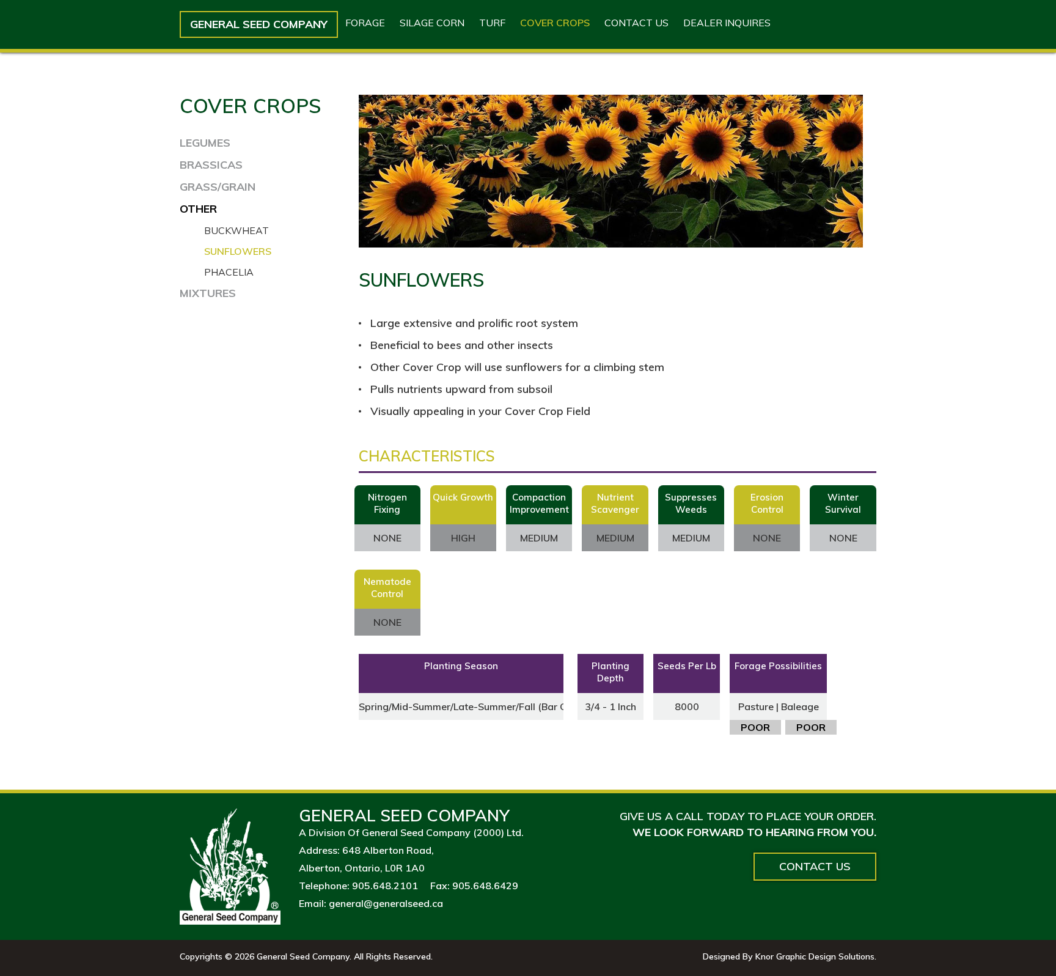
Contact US (636, 23)
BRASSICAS (211, 165)
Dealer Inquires (727, 23)
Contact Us (815, 866)
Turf (492, 23)
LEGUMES (205, 143)
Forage (365, 23)
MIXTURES (208, 293)
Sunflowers (237, 251)
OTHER (198, 209)
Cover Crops (555, 23)
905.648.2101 (385, 885)
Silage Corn (432, 23)
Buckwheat (236, 230)
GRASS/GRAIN (217, 187)
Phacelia (229, 272)
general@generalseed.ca (386, 903)
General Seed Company (259, 24)
